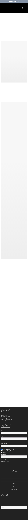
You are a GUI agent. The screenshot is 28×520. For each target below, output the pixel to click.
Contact (14, 486)
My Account (14, 489)
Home (14, 477)
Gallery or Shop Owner (8, 451)
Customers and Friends (8, 449)
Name (2, 430)
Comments (4, 454)
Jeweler (4, 452)
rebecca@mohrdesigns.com (8, 421)
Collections (14, 480)
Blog (14, 483)
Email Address (4, 443)
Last (2, 442)
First (2, 436)
